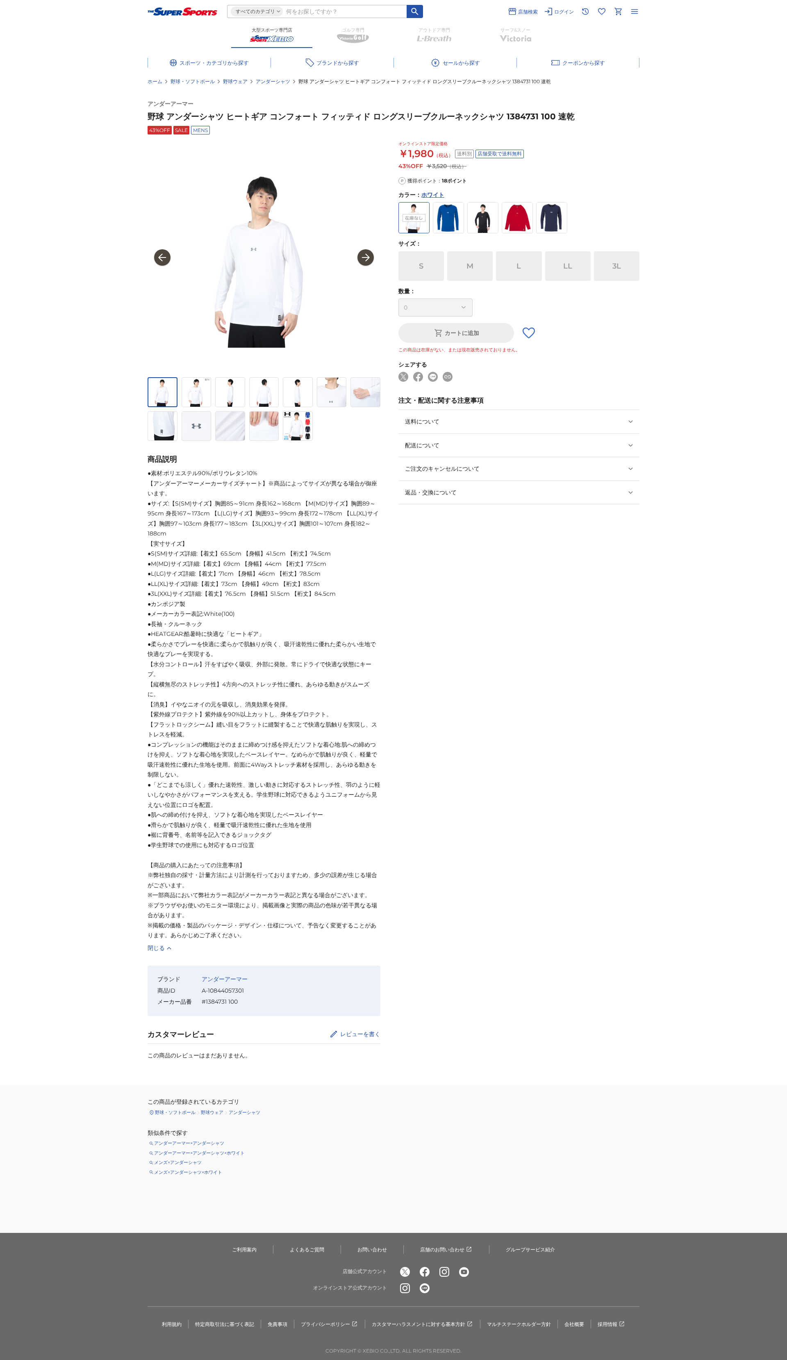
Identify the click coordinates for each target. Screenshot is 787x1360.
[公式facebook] (425, 1272)
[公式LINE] (425, 1288)
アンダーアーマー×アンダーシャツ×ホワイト (199, 1153)
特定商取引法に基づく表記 (224, 1324)
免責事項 (277, 1324)
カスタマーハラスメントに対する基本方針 (418, 1324)
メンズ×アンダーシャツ (178, 1162)
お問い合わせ (372, 1249)
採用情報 (607, 1324)
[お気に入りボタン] (529, 333)
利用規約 (172, 1324)
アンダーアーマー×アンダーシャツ (189, 1143)
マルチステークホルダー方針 (519, 1324)
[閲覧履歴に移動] (585, 11)
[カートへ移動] (618, 11)
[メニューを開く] (634, 11)
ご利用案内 (244, 1249)
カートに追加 (462, 333)
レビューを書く (360, 1034)
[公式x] (405, 1272)
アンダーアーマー (170, 103)
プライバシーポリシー (325, 1324)
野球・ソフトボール (193, 81)
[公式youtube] (464, 1272)
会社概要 (574, 1324)
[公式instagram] (444, 1272)
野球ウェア (235, 81)
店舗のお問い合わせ (442, 1249)
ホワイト (432, 194)
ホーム (155, 81)
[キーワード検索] (415, 11)
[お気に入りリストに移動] (602, 11)
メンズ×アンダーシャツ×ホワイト (188, 1172)
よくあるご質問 (307, 1249)
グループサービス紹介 (530, 1249)
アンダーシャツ (273, 81)
